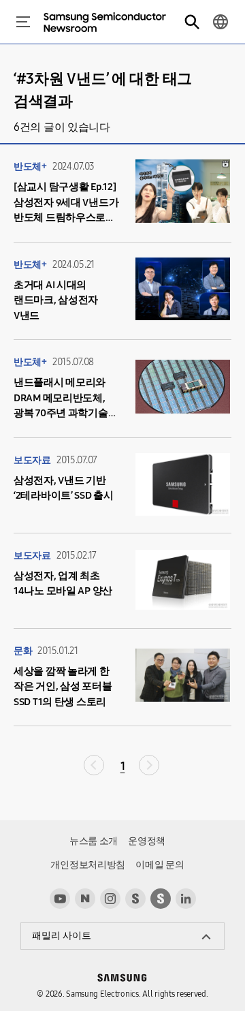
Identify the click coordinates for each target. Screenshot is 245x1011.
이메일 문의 (159, 865)
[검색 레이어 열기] (192, 22)
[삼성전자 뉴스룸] (135, 898)
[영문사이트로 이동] (220, 22)
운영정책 (146, 841)
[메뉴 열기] (23, 22)
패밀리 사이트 (61, 936)
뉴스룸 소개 (93, 841)
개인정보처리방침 (87, 865)
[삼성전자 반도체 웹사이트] (160, 898)
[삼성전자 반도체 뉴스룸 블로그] (85, 898)
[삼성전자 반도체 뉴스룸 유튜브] (60, 898)
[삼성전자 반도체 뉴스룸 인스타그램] (110, 898)
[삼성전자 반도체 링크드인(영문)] (186, 898)
